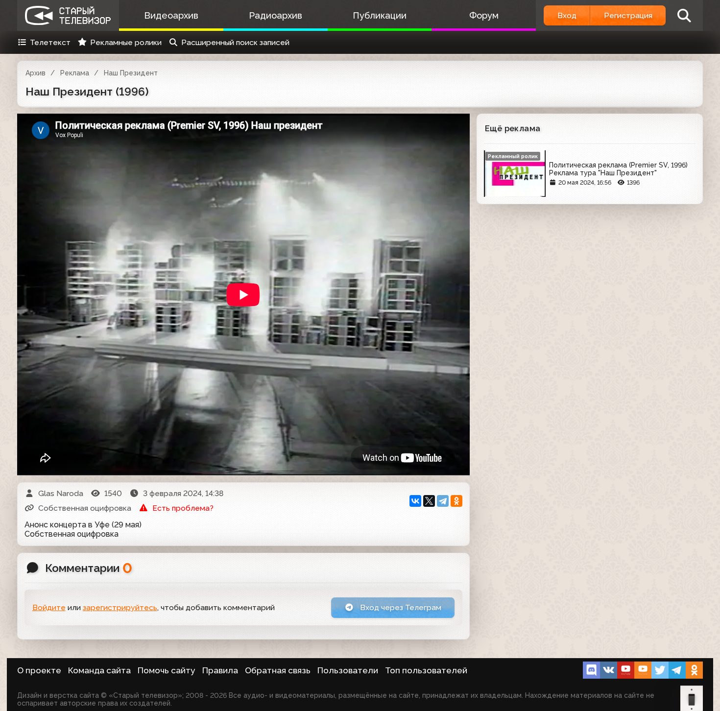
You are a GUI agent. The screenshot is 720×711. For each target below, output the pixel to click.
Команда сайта (99, 670)
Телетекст (50, 42)
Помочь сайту (166, 670)
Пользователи (347, 670)
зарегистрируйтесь (120, 607)
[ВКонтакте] (415, 501)
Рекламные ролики (126, 42)
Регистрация (628, 15)
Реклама (74, 73)
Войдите (49, 607)
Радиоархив (275, 15)
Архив (35, 73)
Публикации (380, 15)
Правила (220, 670)
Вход (566, 15)
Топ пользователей (426, 670)
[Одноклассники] (456, 501)
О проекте (39, 670)
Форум (484, 15)
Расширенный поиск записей (235, 42)
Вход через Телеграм (399, 607)
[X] (429, 501)
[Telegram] (443, 501)
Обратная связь (278, 670)
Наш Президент (131, 73)
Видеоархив (171, 15)
